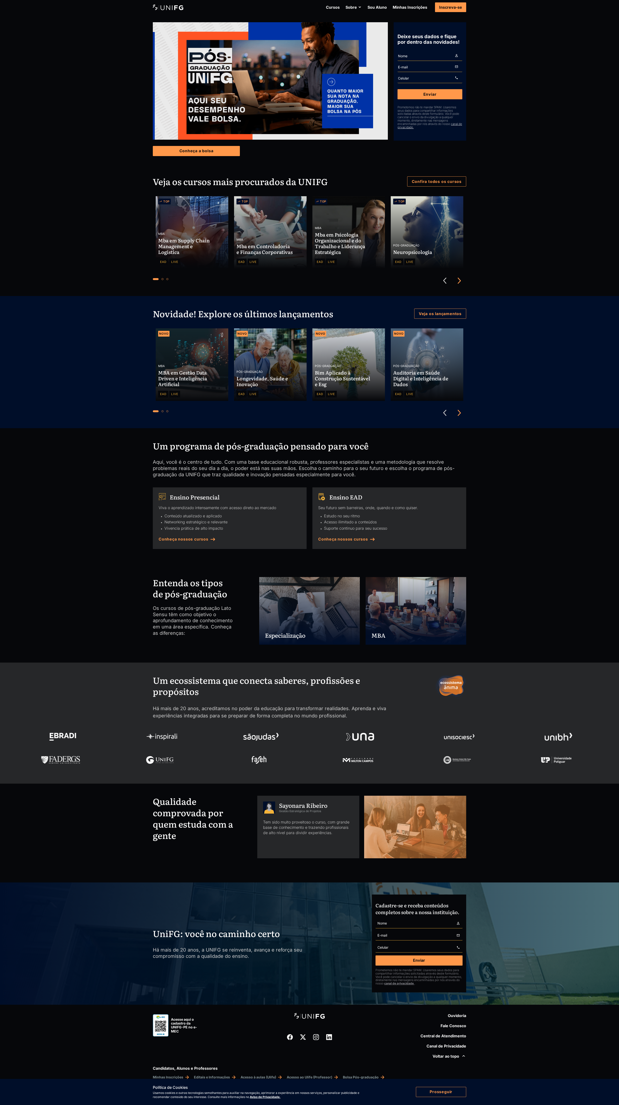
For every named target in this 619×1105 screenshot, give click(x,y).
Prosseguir (441, 1091)
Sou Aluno (377, 7)
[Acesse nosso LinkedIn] (329, 1037)
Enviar (430, 94)
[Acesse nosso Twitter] (303, 1037)
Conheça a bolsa (196, 150)
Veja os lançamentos (440, 313)
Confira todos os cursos (437, 181)
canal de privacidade (399, 983)
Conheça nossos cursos (183, 539)
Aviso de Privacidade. (265, 1097)
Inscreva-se (450, 7)
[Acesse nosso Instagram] (316, 1037)
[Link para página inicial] (168, 7)
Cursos (333, 7)
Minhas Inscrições (410, 7)
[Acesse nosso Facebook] (290, 1037)
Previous (445, 281)
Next (459, 281)
